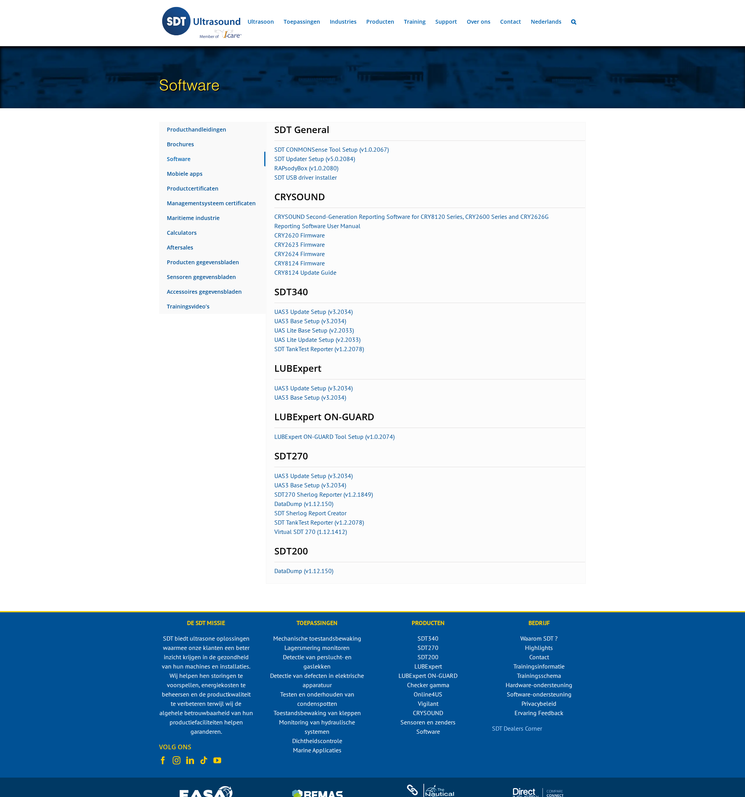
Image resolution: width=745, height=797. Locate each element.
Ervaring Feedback (539, 713)
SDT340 (428, 638)
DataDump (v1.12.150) (303, 504)
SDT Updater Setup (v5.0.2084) (314, 159)
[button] (573, 21)
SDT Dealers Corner (517, 728)
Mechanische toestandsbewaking (317, 638)
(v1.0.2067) (374, 149)
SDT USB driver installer (305, 177)
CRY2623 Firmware (299, 244)
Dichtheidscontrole (317, 741)
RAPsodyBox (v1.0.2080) (306, 168)
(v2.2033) (348, 339)
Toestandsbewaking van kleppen (317, 713)
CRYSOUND (428, 713)
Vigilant (428, 703)
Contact (539, 657)
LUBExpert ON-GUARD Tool (311, 436)
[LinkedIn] (190, 760)
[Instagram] (176, 760)
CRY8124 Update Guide (305, 272)
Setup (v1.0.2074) (371, 436)
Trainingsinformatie (539, 666)
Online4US (428, 694)
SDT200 (428, 657)
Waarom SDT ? (539, 638)
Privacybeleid (539, 703)
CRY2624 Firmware (299, 254)
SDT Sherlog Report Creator (310, 513)
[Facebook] (163, 760)
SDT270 (428, 647)
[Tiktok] (204, 760)
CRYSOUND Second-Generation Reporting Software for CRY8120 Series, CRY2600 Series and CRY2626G (411, 216)
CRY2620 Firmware (299, 235)
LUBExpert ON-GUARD (427, 675)
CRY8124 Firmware (299, 263)
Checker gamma (428, 685)
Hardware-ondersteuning (539, 685)
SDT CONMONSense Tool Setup (316, 149)
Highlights (539, 647)
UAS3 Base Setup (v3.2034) (310, 321)
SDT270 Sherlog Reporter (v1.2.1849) (323, 494)
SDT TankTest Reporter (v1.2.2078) (319, 349)
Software (428, 731)
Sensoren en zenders (428, 722)
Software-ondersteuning (539, 694)
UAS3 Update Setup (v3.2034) (313, 311)
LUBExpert (428, 666)
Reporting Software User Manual (317, 226)
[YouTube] (217, 760)
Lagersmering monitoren (317, 647)
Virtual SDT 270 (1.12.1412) (310, 531)
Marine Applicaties (317, 750)
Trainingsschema (539, 675)
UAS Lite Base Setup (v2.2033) (314, 330)
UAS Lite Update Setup (305, 339)
